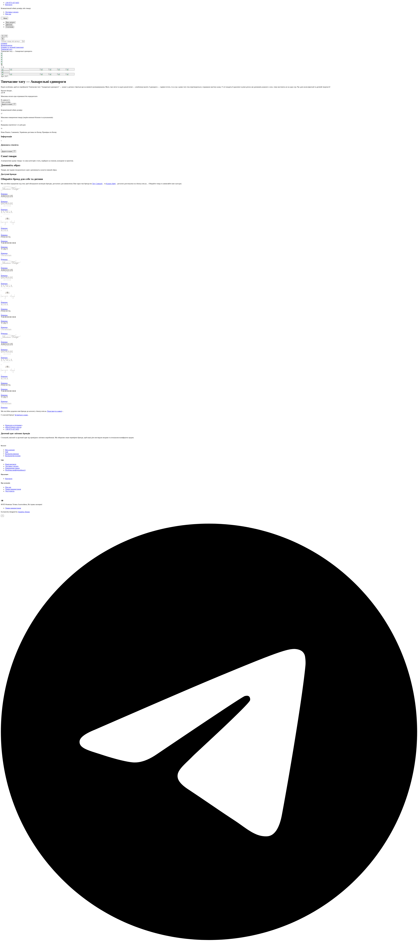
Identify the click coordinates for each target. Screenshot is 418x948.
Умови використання (13, 508)
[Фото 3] (44, 69)
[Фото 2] (24, 69)
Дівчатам (9, 24)
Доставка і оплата (11, 12)
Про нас (8, 14)
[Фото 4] (53, 69)
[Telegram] (209, 946)
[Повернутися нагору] (2, 516)
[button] (209, 138)
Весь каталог (10, 22)
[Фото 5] (61, 69)
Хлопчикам (9, 27)
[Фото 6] (70, 69)
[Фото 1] (5, 69)
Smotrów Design (24, 512)
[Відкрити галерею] (5, 72)
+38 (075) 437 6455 (12, 3)
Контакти (8, 5)
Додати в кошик (7, 104)
